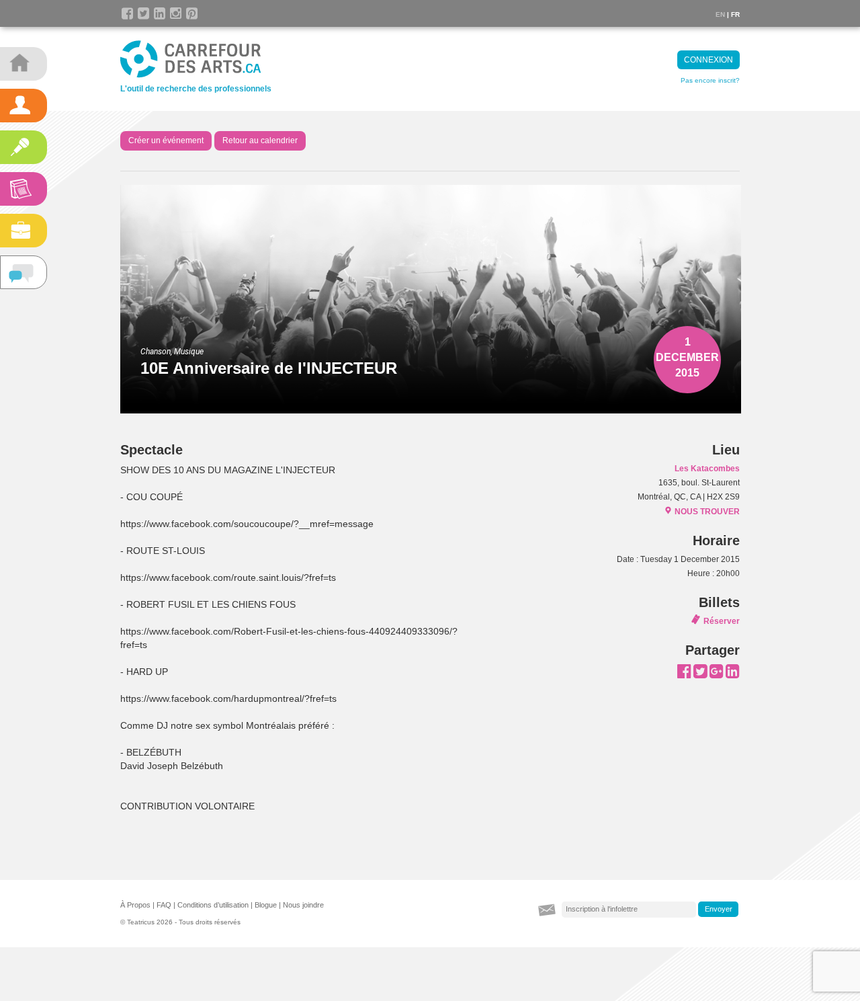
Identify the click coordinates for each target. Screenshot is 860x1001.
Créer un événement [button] (166, 140)
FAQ (164, 905)
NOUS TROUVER (707, 511)
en (720, 14)
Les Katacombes (707, 468)
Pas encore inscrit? (710, 80)
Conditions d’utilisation (213, 905)
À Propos (135, 905)
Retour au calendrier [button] (260, 140)
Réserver (721, 621)
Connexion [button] (708, 60)
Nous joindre (303, 905)
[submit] (718, 910)
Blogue (266, 905)
